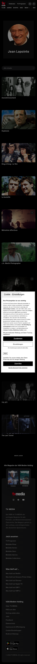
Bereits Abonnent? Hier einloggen (18, 368)
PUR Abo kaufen (18, 363)
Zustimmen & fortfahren (18, 338)
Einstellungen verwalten (18, 344)
